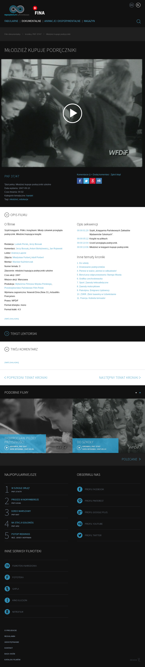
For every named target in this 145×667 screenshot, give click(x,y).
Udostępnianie (11, 642)
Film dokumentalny (12, 34)
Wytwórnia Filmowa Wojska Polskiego (33, 284)
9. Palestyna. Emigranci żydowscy (93, 290)
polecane (129, 459)
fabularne (11, 21)
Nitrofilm (17, 611)
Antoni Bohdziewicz (39, 248)
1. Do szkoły (83, 263)
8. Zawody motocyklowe (88, 286)
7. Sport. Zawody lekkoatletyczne (92, 282)
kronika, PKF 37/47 (33, 34)
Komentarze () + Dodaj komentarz (93, 174)
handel (29, 195)
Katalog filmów (12, 660)
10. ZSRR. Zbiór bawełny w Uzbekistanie (96, 294)
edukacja (23, 199)
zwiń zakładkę (11, 319)
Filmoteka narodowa (24, 565)
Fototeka (18, 577)
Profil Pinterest (94, 500)
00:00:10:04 (83, 243)
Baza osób (9, 654)
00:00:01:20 (83, 230)
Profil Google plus (96, 512)
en (131, 5)
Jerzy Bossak (35, 244)
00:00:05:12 (83, 238)
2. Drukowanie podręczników (91, 267)
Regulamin (9, 636)
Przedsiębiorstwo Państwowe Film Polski (24, 288)
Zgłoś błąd (116, 174)
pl (138, 5)
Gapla (15, 588)
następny (118, 377)
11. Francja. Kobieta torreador (91, 298)
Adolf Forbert (37, 257)
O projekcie (10, 630)
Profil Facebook (94, 489)
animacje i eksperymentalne (62, 21)
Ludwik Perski (21, 244)
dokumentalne (31, 21)
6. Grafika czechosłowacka (90, 278)
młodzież (14, 199)
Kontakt (8, 648)
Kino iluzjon (19, 600)
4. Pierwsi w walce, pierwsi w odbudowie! (97, 271)
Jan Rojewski (56, 248)
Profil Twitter (93, 535)
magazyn (89, 21)
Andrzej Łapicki (18, 253)
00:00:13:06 (83, 247)
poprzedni (27, 377)
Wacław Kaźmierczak (23, 262)
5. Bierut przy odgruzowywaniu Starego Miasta (99, 275)
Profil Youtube (94, 523)
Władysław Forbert (21, 257)
